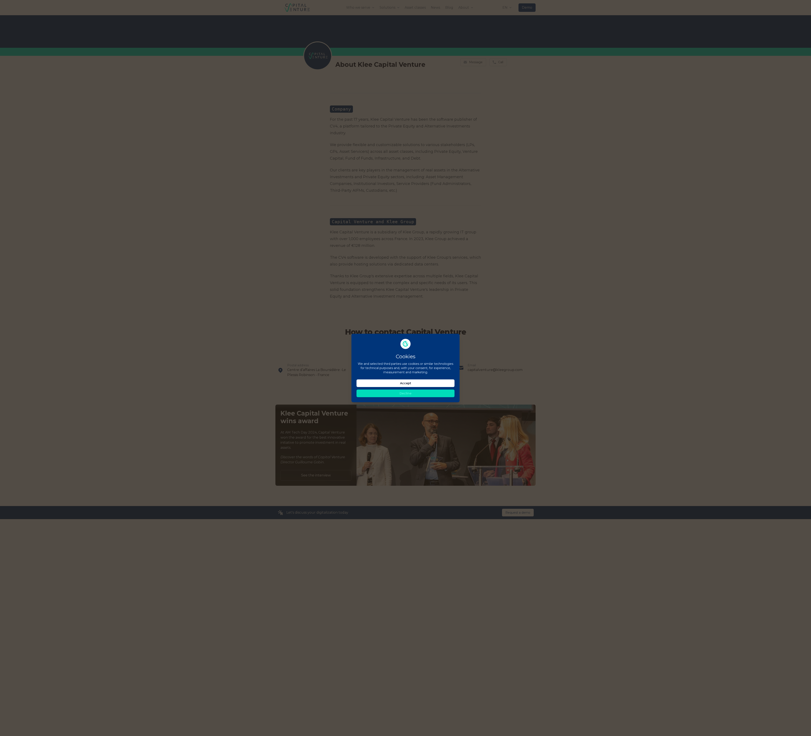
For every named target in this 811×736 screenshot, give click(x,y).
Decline (405, 393)
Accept (405, 383)
